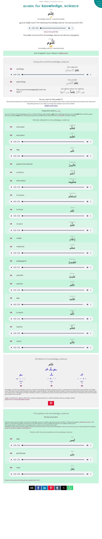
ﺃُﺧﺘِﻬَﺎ (62, 92)
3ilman (72, 89)
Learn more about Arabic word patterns (18, 428)
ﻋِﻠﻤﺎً (72, 92)
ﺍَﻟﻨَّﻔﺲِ (69, 83)
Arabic (41, 1)
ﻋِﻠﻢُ (77, 70)
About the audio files (51, 32)
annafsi (74, 80)
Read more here (51, 106)
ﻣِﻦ (68, 92)
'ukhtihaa (81, 89)
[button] (98, 4)
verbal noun (63, 53)
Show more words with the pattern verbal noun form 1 (22, 480)
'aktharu (67, 89)
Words (46, 1)
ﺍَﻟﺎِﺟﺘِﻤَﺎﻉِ (69, 70)
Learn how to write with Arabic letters (17, 399)
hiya (62, 89)
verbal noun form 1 (86, 422)
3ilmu (69, 67)
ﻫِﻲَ (83, 92)
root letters (61, 115)
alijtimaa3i (74, 67)
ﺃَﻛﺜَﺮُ (78, 92)
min (76, 89)
